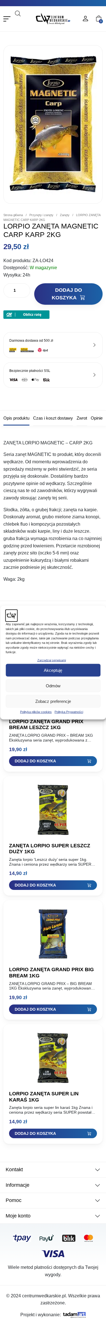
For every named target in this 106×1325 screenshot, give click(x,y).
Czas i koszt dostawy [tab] (53, 423)
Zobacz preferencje (53, 701)
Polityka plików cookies (36, 712)
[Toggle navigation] (6, 24)
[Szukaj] (25, 26)
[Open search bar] (18, 18)
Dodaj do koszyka (67, 299)
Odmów (53, 685)
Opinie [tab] (97, 423)
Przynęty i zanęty (41, 220)
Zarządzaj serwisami (51, 660)
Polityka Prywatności (69, 712)
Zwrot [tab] (82, 423)
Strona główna (13, 220)
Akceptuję (53, 670)
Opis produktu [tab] (16, 423)
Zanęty (65, 220)
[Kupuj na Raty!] (26, 319)
